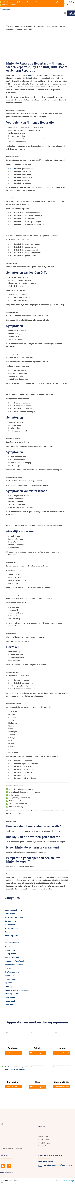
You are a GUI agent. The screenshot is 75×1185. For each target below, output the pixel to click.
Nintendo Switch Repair (14, 965)
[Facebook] (3, 1166)
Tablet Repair (10, 1001)
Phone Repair (10, 976)
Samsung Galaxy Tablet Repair (17, 990)
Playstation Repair (12, 979)
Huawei (7, 932)
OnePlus (8, 968)
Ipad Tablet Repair (12, 943)
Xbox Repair (9, 1005)
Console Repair (11, 921)
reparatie (8, 983)
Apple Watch (10, 914)
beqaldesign (69, 1181)
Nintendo (31, 75)
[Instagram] (9, 1166)
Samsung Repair (11, 994)
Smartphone (10, 997)
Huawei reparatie (11, 935)
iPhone (7, 946)
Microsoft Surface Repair (14, 961)
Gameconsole (10, 925)
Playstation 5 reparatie (47, 1162)
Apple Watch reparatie (14, 917)
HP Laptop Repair (11, 928)
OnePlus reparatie (12, 972)
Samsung (8, 986)
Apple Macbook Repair (14, 910)
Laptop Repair (10, 954)
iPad (6, 939)
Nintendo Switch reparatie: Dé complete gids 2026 (56, 1166)
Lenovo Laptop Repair (13, 957)
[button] (65, 13)
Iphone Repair (10, 950)
